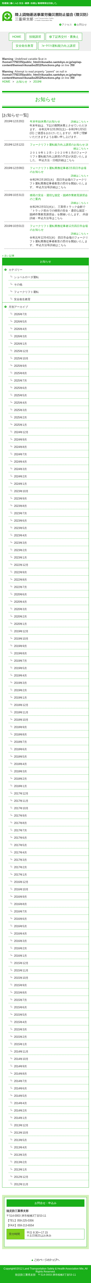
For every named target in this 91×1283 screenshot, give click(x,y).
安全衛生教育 (24, 45)
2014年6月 (20, 1088)
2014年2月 (20, 1110)
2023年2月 (20, 550)
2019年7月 (20, 660)
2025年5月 (20, 395)
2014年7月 (20, 1081)
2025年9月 (20, 365)
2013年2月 (20, 1162)
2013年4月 (20, 1147)
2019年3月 (20, 682)
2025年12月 (21, 351)
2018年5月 (20, 756)
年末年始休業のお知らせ (45, 121)
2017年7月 (20, 830)
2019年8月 (20, 653)
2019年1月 (20, 697)
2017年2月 (20, 867)
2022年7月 (20, 587)
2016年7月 (20, 911)
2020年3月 (20, 609)
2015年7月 (20, 1000)
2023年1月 (20, 557)
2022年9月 (20, 572)
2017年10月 (21, 808)
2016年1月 (20, 955)
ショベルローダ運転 (26, 277)
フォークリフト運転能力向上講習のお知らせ (57, 144)
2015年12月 (21, 963)
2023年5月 (20, 528)
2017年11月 (21, 800)
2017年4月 (20, 852)
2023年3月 (20, 542)
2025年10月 (21, 358)
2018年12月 (21, 705)
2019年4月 (20, 675)
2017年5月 (20, 845)
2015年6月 (20, 1007)
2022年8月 (20, 579)
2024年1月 (20, 483)
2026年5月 (20, 321)
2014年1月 (20, 1118)
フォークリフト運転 (26, 291)
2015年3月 (20, 1029)
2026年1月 (20, 343)
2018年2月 (20, 778)
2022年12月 (21, 565)
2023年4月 (20, 535)
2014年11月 (21, 1051)
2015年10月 (21, 977)
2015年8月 (20, 992)
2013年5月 (20, 1140)
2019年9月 (20, 646)
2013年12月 (21, 1125)
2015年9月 (20, 985)
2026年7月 (20, 314)
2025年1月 (20, 424)
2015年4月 (20, 1022)
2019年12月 (21, 631)
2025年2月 (20, 417)
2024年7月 (20, 454)
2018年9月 (20, 727)
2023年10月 (21, 491)
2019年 (37, 81)
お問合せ (82, 24)
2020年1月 (20, 623)
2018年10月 (21, 719)
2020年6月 (20, 594)
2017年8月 (20, 823)
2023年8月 (20, 506)
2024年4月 (20, 461)
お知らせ (21, 81)
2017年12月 (21, 793)
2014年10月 (21, 1059)
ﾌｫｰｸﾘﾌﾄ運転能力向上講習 (58, 45)
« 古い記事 (8, 255)
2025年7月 (20, 380)
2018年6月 (20, 749)
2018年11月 (21, 712)
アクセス (67, 24)
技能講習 (35, 36)
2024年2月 (20, 476)
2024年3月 (20, 469)
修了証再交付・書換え (64, 36)
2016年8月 (20, 904)
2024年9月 (20, 439)
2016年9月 (20, 896)
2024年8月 (20, 447)
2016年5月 (20, 926)
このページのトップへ (45, 1260)
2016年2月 (20, 948)
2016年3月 (20, 941)
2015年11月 (21, 970)
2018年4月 (20, 764)
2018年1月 (20, 786)
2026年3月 (20, 336)
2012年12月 (21, 1177)
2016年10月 (21, 889)
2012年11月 (21, 1184)
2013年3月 (20, 1154)
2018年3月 (20, 771)
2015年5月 (20, 1014)
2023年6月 (20, 520)
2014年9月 (20, 1066)
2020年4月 (20, 601)
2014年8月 (20, 1073)
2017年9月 (20, 815)
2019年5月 (20, 668)
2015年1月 (20, 1044)
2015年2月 (20, 1036)
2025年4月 (20, 402)
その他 (18, 284)
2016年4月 (20, 933)
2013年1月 (20, 1169)
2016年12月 (21, 882)
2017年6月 (20, 837)
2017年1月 (20, 874)
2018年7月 (20, 741)
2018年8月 (20, 734)
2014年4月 (20, 1103)
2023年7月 (20, 513)
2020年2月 (20, 616)
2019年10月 (21, 638)
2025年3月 (20, 410)
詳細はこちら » (79, 121)
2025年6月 (20, 388)
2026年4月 (20, 329)
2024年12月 (21, 432)
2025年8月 (20, 373)
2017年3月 (20, 859)
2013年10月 (21, 1132)
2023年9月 (20, 498)
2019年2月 (20, 690)
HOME (16, 36)
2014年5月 (20, 1095)
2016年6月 (20, 918)
